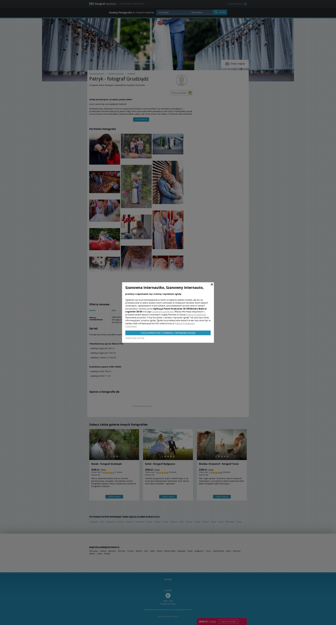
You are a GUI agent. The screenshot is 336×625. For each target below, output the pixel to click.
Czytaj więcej (131, 326)
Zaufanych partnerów (163, 311)
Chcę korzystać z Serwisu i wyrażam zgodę (168, 332)
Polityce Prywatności (196, 314)
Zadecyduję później (134, 338)
